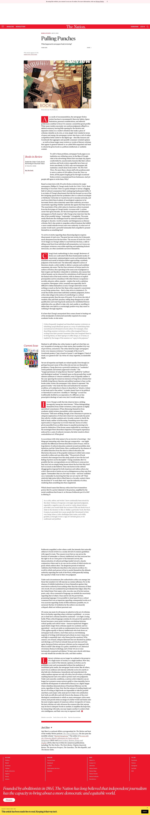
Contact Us (92, 763)
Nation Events (93, 768)
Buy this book (29, 170)
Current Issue (51, 760)
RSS (132, 771)
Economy (7, 765)
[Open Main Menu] (3, 26)
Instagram (134, 765)
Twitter (133, 763)
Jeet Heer (45, 727)
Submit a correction (46, 717)
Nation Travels (93, 773)
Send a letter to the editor (60, 717)
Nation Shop (92, 771)
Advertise (92, 765)
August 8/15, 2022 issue (30, 54)
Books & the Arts (46, 33)
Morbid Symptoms (61, 736)
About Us (92, 760)
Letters (7, 779)
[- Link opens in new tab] (51, 727)
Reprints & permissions (74, 717)
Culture (7, 768)
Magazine (10, 27)
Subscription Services (53, 768)
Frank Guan (44, 47)
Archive (49, 765)
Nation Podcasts (93, 776)
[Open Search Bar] (147, 27)
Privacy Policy (100, 1)
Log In (142, 27)
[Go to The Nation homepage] (76, 26)
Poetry (7, 776)
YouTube (133, 768)
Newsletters (20, 27)
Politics (7, 760)
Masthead (50, 763)
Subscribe (135, 27)
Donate (145, 811)
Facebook (134, 760)
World (7, 763)
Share (88, 47)
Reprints (49, 771)
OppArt (7, 773)
